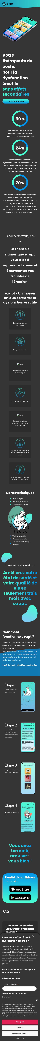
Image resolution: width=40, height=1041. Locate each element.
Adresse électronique (11, 984)
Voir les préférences (20, 1034)
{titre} (18, 1038)
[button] (37, 1000)
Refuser (20, 1028)
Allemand (7, 997)
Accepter (20, 1022)
